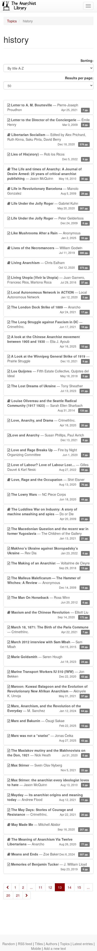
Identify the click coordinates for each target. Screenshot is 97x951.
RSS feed (25, 943)
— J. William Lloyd (49, 866)
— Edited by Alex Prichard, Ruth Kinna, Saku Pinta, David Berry (47, 139)
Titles (39, 943)
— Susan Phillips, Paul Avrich (49, 437)
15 (79, 887)
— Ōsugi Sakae (49, 722)
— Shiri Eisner (49, 481)
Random (8, 943)
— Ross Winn (49, 599)
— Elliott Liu (49, 614)
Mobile (36, 948)
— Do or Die (47, 514)
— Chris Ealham (49, 264)
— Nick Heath (47, 752)
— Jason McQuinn (47, 174)
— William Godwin (49, 250)
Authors (51, 943)
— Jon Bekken (47, 674)
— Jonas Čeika (49, 737)
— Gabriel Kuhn (49, 205)
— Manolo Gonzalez (47, 191)
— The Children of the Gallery (48, 533)
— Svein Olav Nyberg (49, 767)
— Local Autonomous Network (47, 294)
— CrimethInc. (47, 324)
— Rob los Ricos (49, 156)
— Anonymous (49, 235)
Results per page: (79, 78)
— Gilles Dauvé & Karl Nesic (48, 467)
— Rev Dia (47, 550)
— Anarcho (49, 309)
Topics (12, 21)
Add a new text (55, 948)
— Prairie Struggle (48, 358)
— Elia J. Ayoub (47, 341)
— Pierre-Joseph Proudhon (47, 107)
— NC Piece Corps (49, 496)
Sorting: (87, 60)
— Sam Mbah (47, 644)
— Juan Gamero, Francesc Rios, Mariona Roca (47, 279)
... (31, 887)
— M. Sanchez (47, 708)
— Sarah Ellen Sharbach (47, 405)
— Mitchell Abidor (49, 826)
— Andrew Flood (47, 797)
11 (40, 887)
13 (60, 887)
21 (18, 895)
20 (8, 895)
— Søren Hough (49, 658)
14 (69, 887)
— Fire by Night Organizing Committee (47, 452)
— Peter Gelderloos (49, 220)
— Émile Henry (48, 122)
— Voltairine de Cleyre (50, 565)
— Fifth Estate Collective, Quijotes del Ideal (48, 373)
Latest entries (83, 943)
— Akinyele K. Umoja (47, 691)
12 (50, 887)
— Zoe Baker (49, 854)
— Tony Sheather (49, 388)
